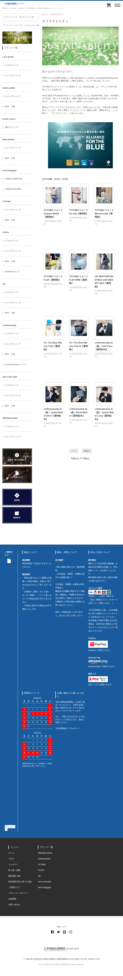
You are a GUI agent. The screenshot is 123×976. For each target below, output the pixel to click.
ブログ (11, 859)
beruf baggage (9, 170)
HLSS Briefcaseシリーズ (15, 364)
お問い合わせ (14, 904)
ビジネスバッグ (12, 65)
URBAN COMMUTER (13, 179)
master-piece (8, 119)
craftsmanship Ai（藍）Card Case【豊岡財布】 (104, 346)
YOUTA (5, 232)
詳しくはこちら (10, 828)
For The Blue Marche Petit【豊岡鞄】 (53, 346)
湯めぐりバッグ (12, 127)
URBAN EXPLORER (13, 189)
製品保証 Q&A (14, 876)
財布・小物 (10, 106)
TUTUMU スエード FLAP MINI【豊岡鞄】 (78, 280)
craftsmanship (9, 325)
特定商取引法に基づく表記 (20, 881)
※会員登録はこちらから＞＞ (68, 728)
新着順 (65, 179)
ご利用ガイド (14, 887)
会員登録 (12, 899)
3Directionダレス (12, 271)
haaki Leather (8, 88)
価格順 (57, 179)
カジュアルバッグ (13, 75)
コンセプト (13, 864)
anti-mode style (9, 377)
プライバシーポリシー (18, 893)
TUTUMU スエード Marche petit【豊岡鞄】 (104, 213)
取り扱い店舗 (14, 870)
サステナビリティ (57, 15)
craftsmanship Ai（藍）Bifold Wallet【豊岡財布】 (78, 412)
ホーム (45, 15)
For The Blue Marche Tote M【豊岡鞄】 (78, 346)
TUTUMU (6, 201)
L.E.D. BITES (7, 57)
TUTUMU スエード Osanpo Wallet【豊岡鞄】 (53, 213)
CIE (3, 284)
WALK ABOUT (8, 139)
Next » (87, 451)
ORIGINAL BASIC (10, 418)
